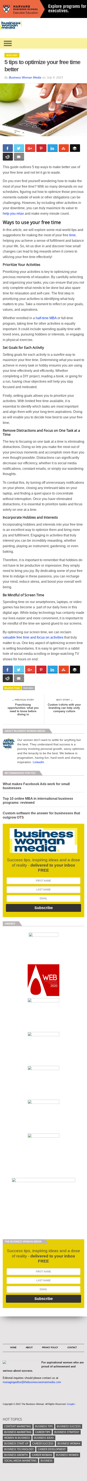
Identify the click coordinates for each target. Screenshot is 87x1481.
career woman (42, 1455)
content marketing (17, 1426)
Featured (28, 688)
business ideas (44, 1438)
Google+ (71, 1404)
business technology (19, 1449)
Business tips (44, 1426)
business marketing (17, 1432)
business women (67, 1455)
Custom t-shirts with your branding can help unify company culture (64, 708)
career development (52, 1449)
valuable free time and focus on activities (33, 637)
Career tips (42, 1432)
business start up (16, 1443)
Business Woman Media (25, 77)
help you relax (13, 213)
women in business (17, 1438)
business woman (68, 1443)
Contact (72, 1347)
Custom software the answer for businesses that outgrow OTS (41, 815)
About (29, 1347)
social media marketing (20, 1460)
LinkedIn (38, 762)
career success (42, 1443)
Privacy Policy (50, 1347)
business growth (16, 1455)
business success (69, 1426)
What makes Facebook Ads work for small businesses (36, 786)
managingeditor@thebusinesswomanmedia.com (32, 1382)
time (72, 235)
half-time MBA (46, 318)
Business (47, 1460)
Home (13, 1347)
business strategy (66, 1432)
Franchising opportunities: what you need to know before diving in (23, 709)
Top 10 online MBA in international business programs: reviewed (38, 800)
